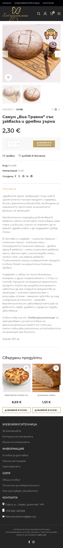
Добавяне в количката (44, 143)
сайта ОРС (42, 535)
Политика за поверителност (20, 485)
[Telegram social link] (31, 176)
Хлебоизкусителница (41, 317)
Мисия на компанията (15, 442)
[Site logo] (15, 21)
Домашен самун (46, 395)
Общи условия (11, 479)
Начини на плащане (14, 461)
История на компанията (17, 436)
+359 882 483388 (14, 511)
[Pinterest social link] (23, 176)
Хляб (19, 109)
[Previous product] (52, 109)
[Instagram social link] (33, 542)
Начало (7, 109)
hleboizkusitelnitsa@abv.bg (20, 516)
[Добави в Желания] (26, 368)
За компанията (11, 431)
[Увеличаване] (8, 77)
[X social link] (19, 176)
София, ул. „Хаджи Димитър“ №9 (24, 504)
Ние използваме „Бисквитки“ (20, 490)
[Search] (39, 13)
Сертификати (11, 466)
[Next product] (59, 109)
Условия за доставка (15, 455)
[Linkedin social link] (27, 176)
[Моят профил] (45, 13)
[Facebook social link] (15, 176)
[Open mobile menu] (59, 13)
